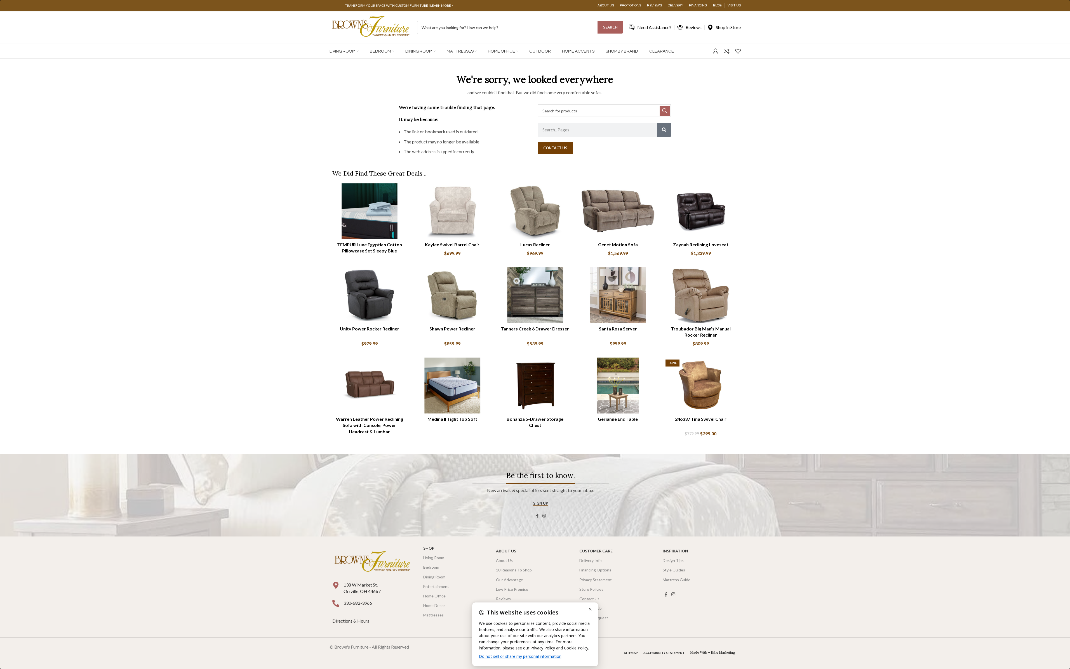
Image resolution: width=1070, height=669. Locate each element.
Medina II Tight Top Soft (452, 419)
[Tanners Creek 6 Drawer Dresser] (535, 295)
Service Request (593, 617)
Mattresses (433, 615)
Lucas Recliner (535, 244)
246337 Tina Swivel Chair (700, 419)
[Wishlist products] (738, 51)
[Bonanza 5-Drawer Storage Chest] (535, 385)
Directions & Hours (351, 620)
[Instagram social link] (544, 516)
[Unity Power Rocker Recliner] (369, 295)
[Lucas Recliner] (535, 211)
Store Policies (591, 589)
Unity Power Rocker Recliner (369, 328)
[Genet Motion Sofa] (618, 211)
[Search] (664, 130)
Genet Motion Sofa (618, 244)
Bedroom (431, 567)
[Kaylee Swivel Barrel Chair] (452, 211)
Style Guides (674, 570)
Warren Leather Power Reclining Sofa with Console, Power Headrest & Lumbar (369, 425)
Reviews (503, 598)
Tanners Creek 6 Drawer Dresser (535, 328)
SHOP (428, 548)
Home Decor (434, 605)
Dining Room (434, 577)
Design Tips (673, 560)
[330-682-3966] (335, 603)
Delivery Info (590, 560)
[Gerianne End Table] (618, 385)
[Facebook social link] (537, 516)
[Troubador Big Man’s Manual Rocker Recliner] (701, 295)
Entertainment (436, 586)
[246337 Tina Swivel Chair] (701, 385)
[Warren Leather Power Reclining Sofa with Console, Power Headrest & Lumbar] (369, 385)
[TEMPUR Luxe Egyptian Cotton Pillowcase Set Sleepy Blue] (369, 211)
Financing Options (595, 570)
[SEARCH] (665, 111)
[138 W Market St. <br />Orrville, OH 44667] (335, 585)
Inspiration (675, 551)
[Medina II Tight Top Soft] (452, 385)
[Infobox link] (399, 5)
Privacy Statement (595, 579)
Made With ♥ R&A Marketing (712, 652)
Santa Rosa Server (618, 328)
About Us (506, 551)
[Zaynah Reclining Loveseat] (701, 211)
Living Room (433, 557)
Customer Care (596, 551)
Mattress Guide (676, 579)
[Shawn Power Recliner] (452, 295)
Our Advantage (509, 579)
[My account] (715, 51)
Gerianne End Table (618, 419)
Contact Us (589, 598)
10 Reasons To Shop (514, 570)
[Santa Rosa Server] (618, 295)
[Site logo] (370, 27)
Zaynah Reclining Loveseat (700, 244)
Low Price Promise (512, 589)
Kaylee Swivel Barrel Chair (452, 244)
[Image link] (372, 562)
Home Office (434, 596)
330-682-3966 (358, 603)
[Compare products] (726, 51)
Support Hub (590, 608)
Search (610, 27)
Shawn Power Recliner (452, 328)
